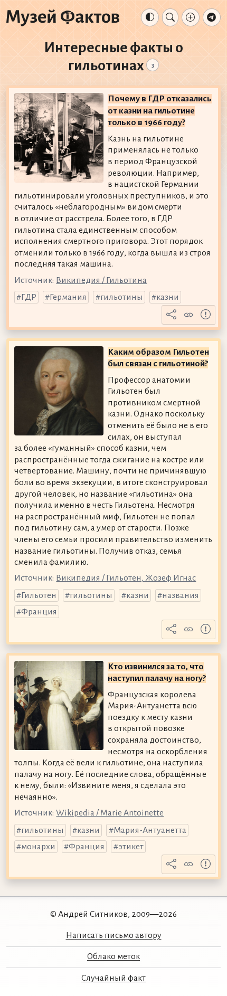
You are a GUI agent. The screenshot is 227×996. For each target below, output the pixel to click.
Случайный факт (113, 978)
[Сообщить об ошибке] (206, 315)
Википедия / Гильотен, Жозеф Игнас (126, 578)
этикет (131, 846)
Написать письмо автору (114, 935)
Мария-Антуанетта (150, 830)
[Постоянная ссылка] (188, 315)
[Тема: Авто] (150, 17)
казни (167, 297)
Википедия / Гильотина (101, 280)
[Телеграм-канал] (212, 17)
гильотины (121, 297)
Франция (39, 611)
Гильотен (38, 595)
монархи (38, 846)
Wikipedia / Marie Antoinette (110, 813)
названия (180, 595)
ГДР (28, 297)
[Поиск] (170, 17)
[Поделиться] (171, 315)
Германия (68, 297)
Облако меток (113, 956)
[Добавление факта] (191, 17)
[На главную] (62, 17)
